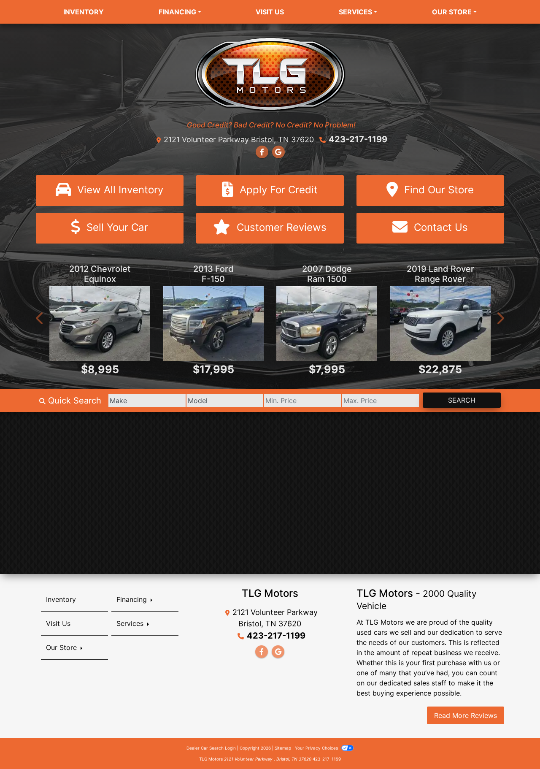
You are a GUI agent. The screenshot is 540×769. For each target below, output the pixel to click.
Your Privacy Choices (317, 747)
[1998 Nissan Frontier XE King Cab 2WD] (440, 323)
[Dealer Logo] (270, 73)
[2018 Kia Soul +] (213, 323)
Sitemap (283, 747)
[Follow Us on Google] (278, 152)
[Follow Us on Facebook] (262, 152)
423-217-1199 (358, 139)
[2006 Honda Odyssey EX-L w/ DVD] (326, 323)
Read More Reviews (465, 715)
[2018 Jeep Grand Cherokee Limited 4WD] (99, 323)
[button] (40, 318)
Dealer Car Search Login (211, 747)
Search (461, 400)
